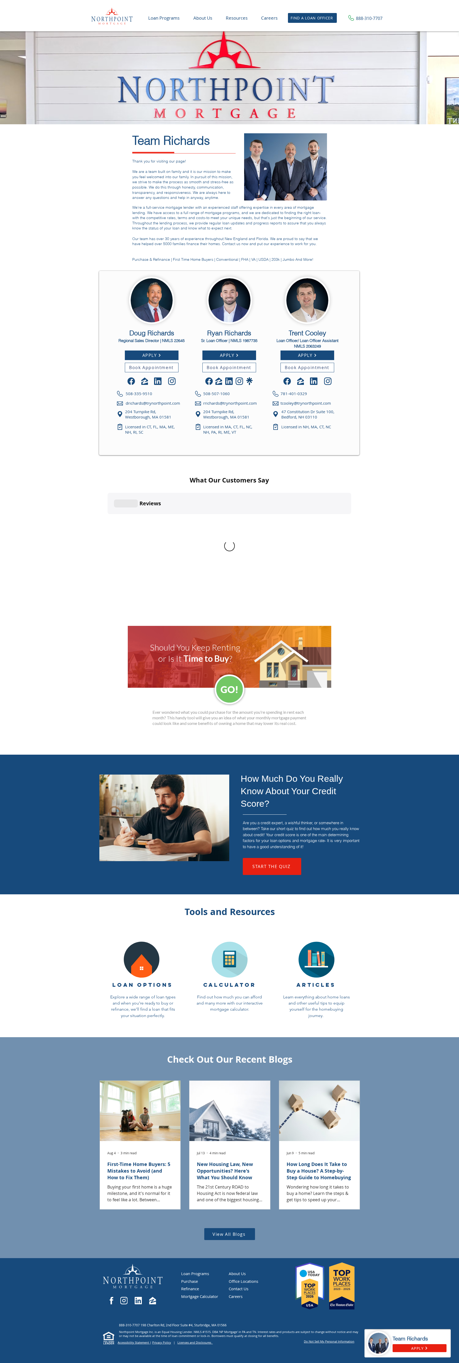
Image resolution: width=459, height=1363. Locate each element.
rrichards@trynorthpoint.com (230, 403)
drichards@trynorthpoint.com (153, 403)
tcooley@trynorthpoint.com (305, 403)
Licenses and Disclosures (195, 1342)
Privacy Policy (161, 1342)
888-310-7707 (130, 1325)
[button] (236, 18)
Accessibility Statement (134, 1342)
